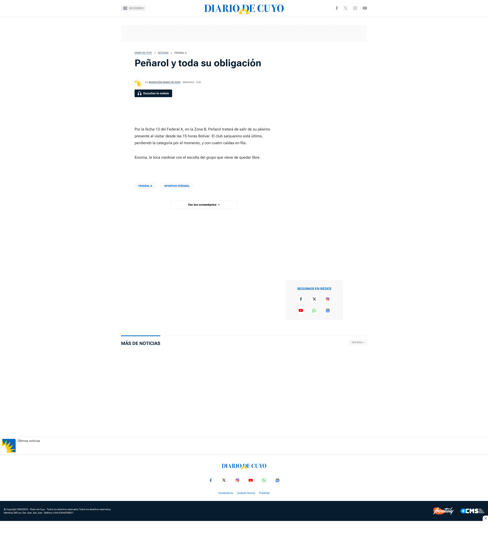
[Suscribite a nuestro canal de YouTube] (365, 8)
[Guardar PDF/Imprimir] (354, 71)
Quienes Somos (246, 493)
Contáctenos (225, 493)
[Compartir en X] (354, 35)
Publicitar (264, 493)
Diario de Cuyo (143, 52)
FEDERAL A (180, 52)
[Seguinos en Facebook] (337, 8)
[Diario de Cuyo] (244, 8)
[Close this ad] (485, 518)
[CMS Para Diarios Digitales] (472, 511)
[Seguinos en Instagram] (355, 8)
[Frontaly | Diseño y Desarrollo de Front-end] (443, 510)
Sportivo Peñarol (177, 185)
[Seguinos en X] (346, 8)
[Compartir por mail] (354, 59)
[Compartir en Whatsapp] (354, 47)
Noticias (163, 52)
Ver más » (358, 342)
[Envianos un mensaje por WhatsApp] (314, 310)
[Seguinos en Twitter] (314, 299)
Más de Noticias (140, 343)
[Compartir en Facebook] (354, 23)
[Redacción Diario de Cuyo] (139, 82)
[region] (244, 33)
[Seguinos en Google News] (327, 310)
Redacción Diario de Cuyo (165, 82)
